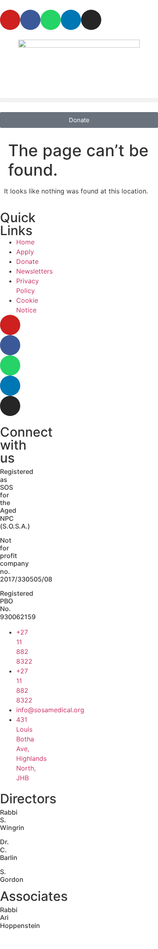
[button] (79, 100)
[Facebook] (30, 20)
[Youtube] (10, 20)
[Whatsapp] (51, 20)
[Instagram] (91, 20)
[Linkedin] (71, 20)
